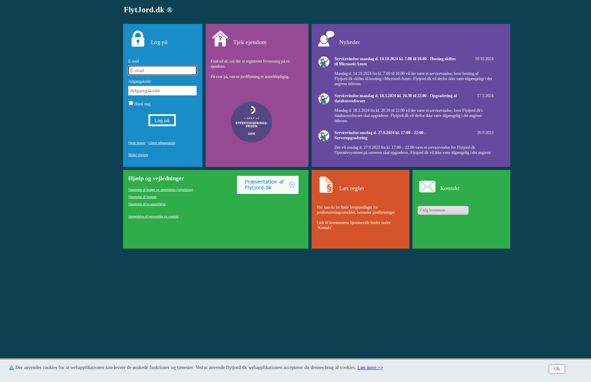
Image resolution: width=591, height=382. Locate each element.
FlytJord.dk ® (148, 9)
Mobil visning (138, 155)
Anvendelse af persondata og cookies (153, 216)
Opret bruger (136, 143)
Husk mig (142, 104)
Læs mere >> (370, 367)
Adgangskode (139, 81)
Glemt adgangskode (161, 143)
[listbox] (443, 210)
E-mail (133, 61)
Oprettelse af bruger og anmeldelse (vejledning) (160, 190)
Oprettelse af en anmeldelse (147, 204)
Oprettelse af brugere (142, 197)
